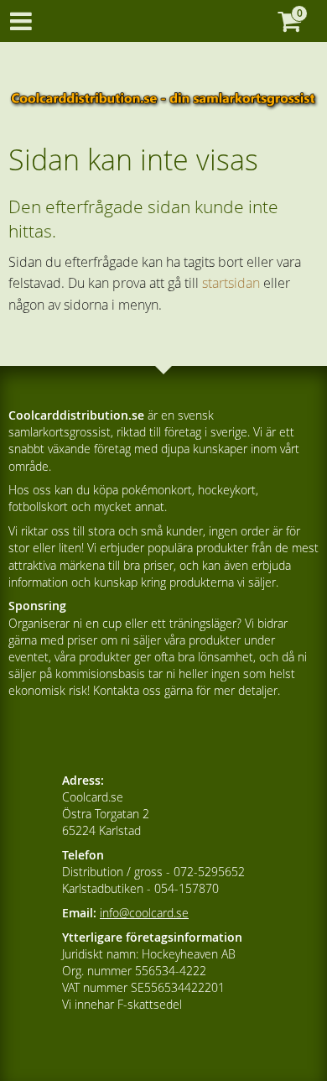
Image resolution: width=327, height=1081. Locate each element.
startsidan (231, 283)
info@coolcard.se (144, 913)
